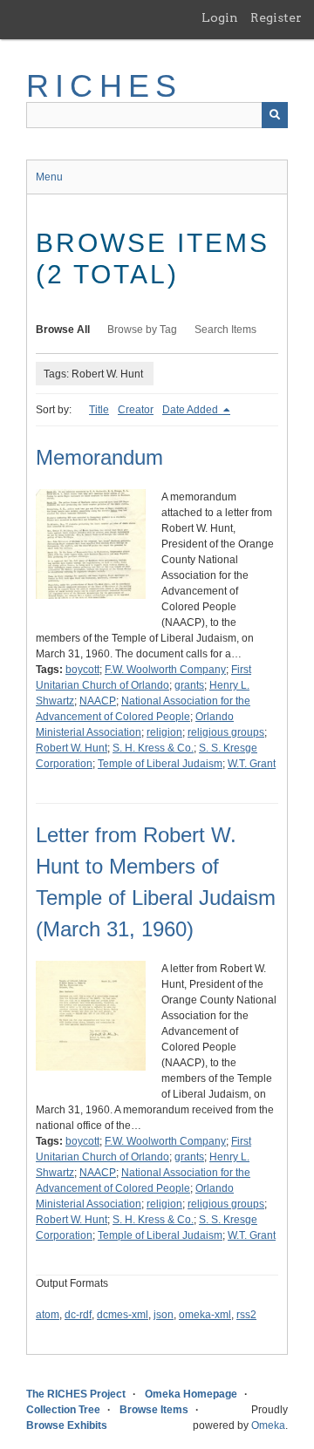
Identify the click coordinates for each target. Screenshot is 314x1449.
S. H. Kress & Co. (153, 748)
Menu (49, 177)
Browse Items (153, 1410)
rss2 (246, 1315)
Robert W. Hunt (71, 748)
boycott (82, 669)
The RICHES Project (76, 1394)
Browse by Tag (142, 329)
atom (47, 1315)
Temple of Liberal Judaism (160, 764)
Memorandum (99, 457)
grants (189, 685)
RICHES (104, 86)
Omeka (268, 1425)
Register (276, 17)
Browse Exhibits (66, 1425)
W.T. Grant (252, 764)
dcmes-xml (122, 1315)
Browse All (63, 329)
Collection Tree (63, 1410)
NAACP (97, 701)
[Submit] (275, 115)
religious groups (226, 732)
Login (219, 17)
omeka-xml (205, 1315)
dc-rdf (78, 1315)
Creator (136, 410)
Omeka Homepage (191, 1394)
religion (164, 732)
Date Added (191, 410)
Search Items (225, 329)
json (164, 1315)
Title (99, 410)
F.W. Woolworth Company (165, 669)
